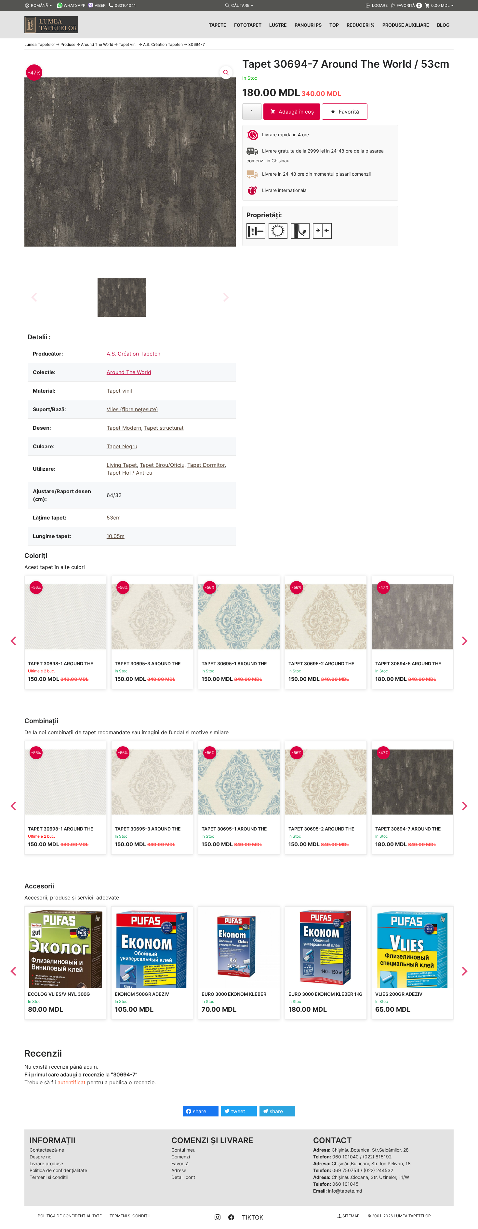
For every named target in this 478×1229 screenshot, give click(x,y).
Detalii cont (183, 1177)
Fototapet (247, 25)
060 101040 (345, 1156)
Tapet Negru (122, 446)
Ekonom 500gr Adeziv (142, 994)
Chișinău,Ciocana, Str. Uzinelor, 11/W (370, 1177)
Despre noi (41, 1156)
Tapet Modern (124, 428)
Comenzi (180, 1156)
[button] (122, 297)
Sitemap (350, 1215)
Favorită (180, 1163)
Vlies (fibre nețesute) (132, 409)
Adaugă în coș (296, 111)
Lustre (278, 25)
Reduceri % (361, 25)
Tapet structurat (164, 428)
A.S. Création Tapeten (133, 353)
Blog (443, 25)
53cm (114, 517)
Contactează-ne (47, 1150)
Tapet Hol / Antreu (129, 472)
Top (334, 25)
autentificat (72, 1082)
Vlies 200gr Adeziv (398, 994)
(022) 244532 (378, 1170)
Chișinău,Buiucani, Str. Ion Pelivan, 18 (371, 1163)
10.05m (116, 536)
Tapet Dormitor (206, 465)
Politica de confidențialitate (58, 1170)
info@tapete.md (345, 1191)
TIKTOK (252, 1217)
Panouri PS (308, 25)
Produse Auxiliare (405, 25)
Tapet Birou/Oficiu (162, 465)
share (198, 1111)
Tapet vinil (119, 390)
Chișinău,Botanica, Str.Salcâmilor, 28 (370, 1150)
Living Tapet (122, 465)
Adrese (178, 1170)
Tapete (217, 25)
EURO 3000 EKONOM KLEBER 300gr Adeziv (234, 997)
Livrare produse (46, 1163)
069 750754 (345, 1170)
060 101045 (345, 1184)
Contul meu (183, 1150)
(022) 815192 (377, 1156)
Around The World (129, 372)
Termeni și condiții (49, 1177)
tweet (237, 1111)
